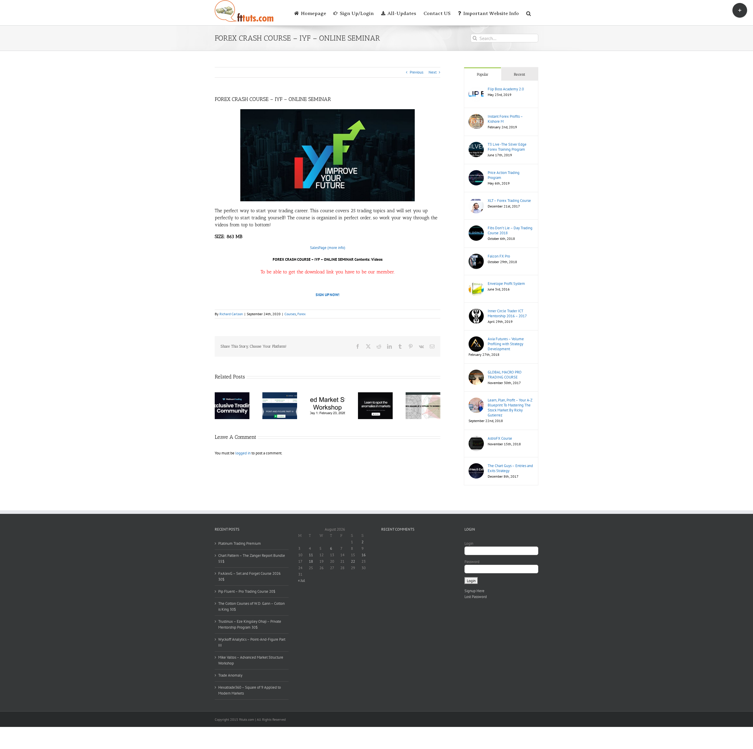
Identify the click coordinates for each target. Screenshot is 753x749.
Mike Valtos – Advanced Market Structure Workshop (250, 660)
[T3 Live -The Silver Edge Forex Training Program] (476, 144)
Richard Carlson (231, 314)
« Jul (301, 580)
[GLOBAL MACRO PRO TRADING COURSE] (476, 372)
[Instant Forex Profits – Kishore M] (476, 116)
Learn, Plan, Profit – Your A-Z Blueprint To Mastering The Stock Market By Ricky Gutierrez (510, 408)
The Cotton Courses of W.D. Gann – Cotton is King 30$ (251, 606)
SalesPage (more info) (327, 247)
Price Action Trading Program (503, 175)
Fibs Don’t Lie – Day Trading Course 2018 (510, 230)
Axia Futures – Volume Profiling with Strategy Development (506, 343)
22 (353, 561)
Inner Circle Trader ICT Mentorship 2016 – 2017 (507, 313)
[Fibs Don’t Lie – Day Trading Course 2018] (476, 228)
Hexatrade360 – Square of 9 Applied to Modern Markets (249, 690)
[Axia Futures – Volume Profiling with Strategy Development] (476, 339)
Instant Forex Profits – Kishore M (505, 119)
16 (363, 554)
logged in (243, 453)
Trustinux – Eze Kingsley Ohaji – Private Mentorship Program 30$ (249, 624)
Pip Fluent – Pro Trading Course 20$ (246, 591)
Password (471, 561)
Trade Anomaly (230, 675)
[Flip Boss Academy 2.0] (476, 89)
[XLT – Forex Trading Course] (476, 200)
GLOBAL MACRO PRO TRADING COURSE (505, 375)
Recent (519, 74)
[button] (528, 12)
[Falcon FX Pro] (476, 256)
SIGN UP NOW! (327, 294)
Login (468, 543)
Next (433, 72)
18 (311, 561)
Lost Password (475, 596)
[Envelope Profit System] (476, 283)
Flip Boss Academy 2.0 (506, 89)
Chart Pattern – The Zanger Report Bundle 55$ (251, 558)
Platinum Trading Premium (239, 543)
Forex (301, 314)
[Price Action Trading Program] (476, 172)
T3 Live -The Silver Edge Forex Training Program (507, 147)
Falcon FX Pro (499, 256)
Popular (483, 74)
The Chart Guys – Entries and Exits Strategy (510, 468)
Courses (290, 314)
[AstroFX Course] (476, 438)
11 (311, 554)
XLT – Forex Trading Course (509, 200)
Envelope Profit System (506, 283)
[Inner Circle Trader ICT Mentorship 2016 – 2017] (476, 311)
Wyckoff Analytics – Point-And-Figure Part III (251, 642)
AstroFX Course (500, 438)
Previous (416, 72)
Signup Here (474, 590)
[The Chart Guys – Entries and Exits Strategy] (476, 466)
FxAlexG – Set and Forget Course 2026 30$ (249, 576)
